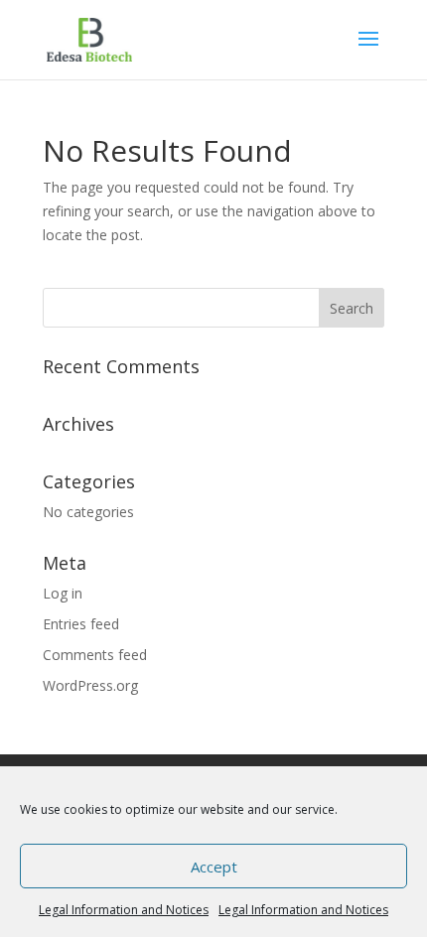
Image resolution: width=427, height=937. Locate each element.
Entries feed (81, 623)
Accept (214, 866)
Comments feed (95, 654)
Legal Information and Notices (124, 909)
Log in (62, 593)
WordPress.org (90, 685)
